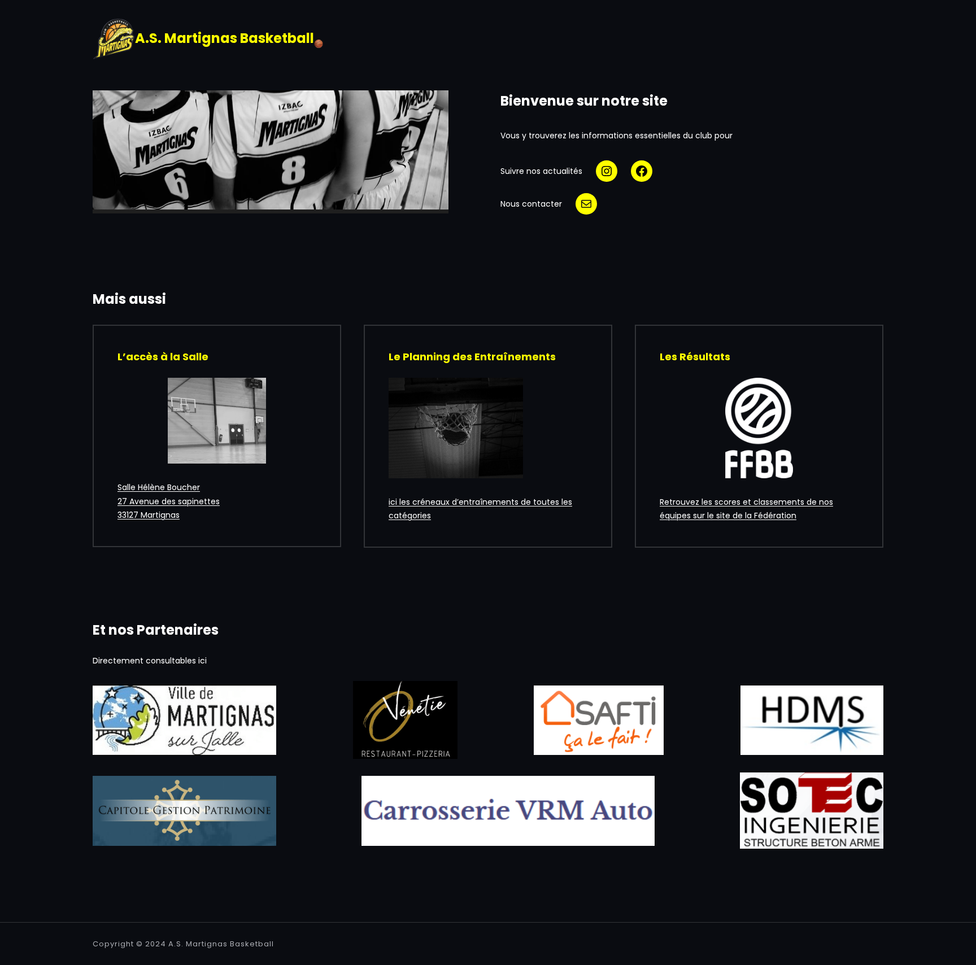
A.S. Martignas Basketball (221, 943)
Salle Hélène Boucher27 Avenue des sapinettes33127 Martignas (168, 501)
